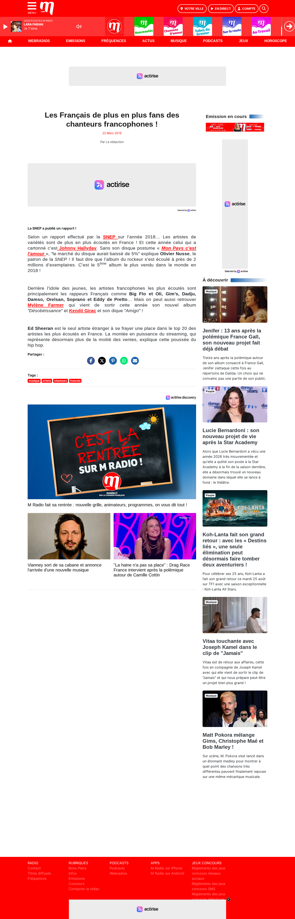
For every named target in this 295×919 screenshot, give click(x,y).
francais (75, 380)
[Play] (6, 26)
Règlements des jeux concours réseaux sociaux (208, 873)
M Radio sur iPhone (166, 868)
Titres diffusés (39, 873)
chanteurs (60, 380)
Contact (34, 868)
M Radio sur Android (167, 873)
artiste (47, 380)
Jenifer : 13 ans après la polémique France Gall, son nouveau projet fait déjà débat (232, 340)
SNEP (110, 236)
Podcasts (213, 41)
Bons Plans (77, 868)
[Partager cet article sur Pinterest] (112, 363)
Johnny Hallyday (78, 248)
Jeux (243, 41)
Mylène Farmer (46, 305)
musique (34, 380)
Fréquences (114, 41)
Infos (73, 873)
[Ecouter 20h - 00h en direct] (235, 127)
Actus (148, 41)
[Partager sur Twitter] (101, 363)
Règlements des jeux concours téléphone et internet (208, 899)
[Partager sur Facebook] (90, 363)
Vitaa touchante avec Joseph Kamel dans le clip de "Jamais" (230, 647)
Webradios (39, 41)
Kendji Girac (82, 310)
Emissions (75, 41)
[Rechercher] (263, 8)
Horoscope (275, 41)
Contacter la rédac (84, 889)
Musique (179, 41)
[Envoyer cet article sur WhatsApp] (123, 363)
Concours (76, 883)
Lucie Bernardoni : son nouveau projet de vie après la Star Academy (231, 436)
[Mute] (79, 26)
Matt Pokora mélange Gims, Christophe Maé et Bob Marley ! (233, 741)
